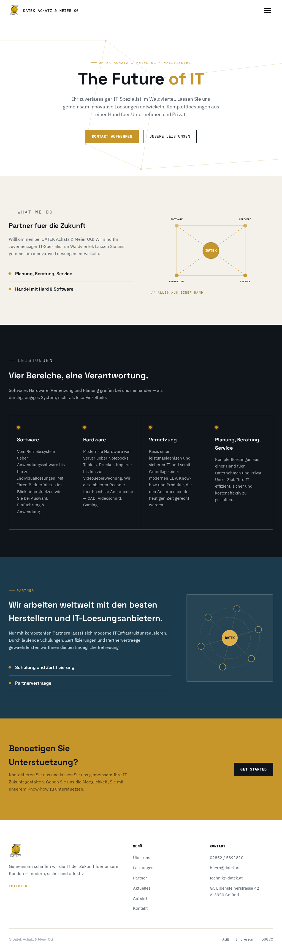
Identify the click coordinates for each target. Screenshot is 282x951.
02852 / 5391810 (226, 857)
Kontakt (140, 908)
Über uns (141, 857)
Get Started (253, 769)
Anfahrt (140, 898)
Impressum (245, 939)
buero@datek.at (225, 867)
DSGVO (267, 939)
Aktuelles (141, 888)
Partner (140, 878)
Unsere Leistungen (170, 136)
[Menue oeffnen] (267, 10)
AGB (225, 939)
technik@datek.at (226, 878)
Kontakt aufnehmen (112, 136)
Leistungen (143, 867)
